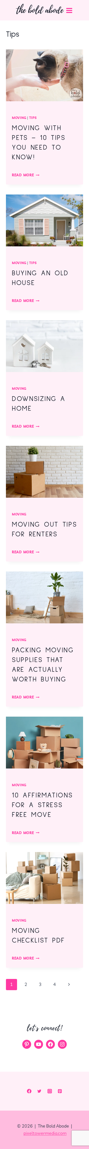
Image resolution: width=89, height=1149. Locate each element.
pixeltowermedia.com (45, 1133)
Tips (33, 118)
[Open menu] (70, 10)
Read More (25, 175)
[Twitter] (39, 1091)
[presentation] (44, 75)
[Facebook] (29, 1091)
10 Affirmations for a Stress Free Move (42, 805)
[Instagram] (49, 1091)
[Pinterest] (59, 1091)
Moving (19, 118)
